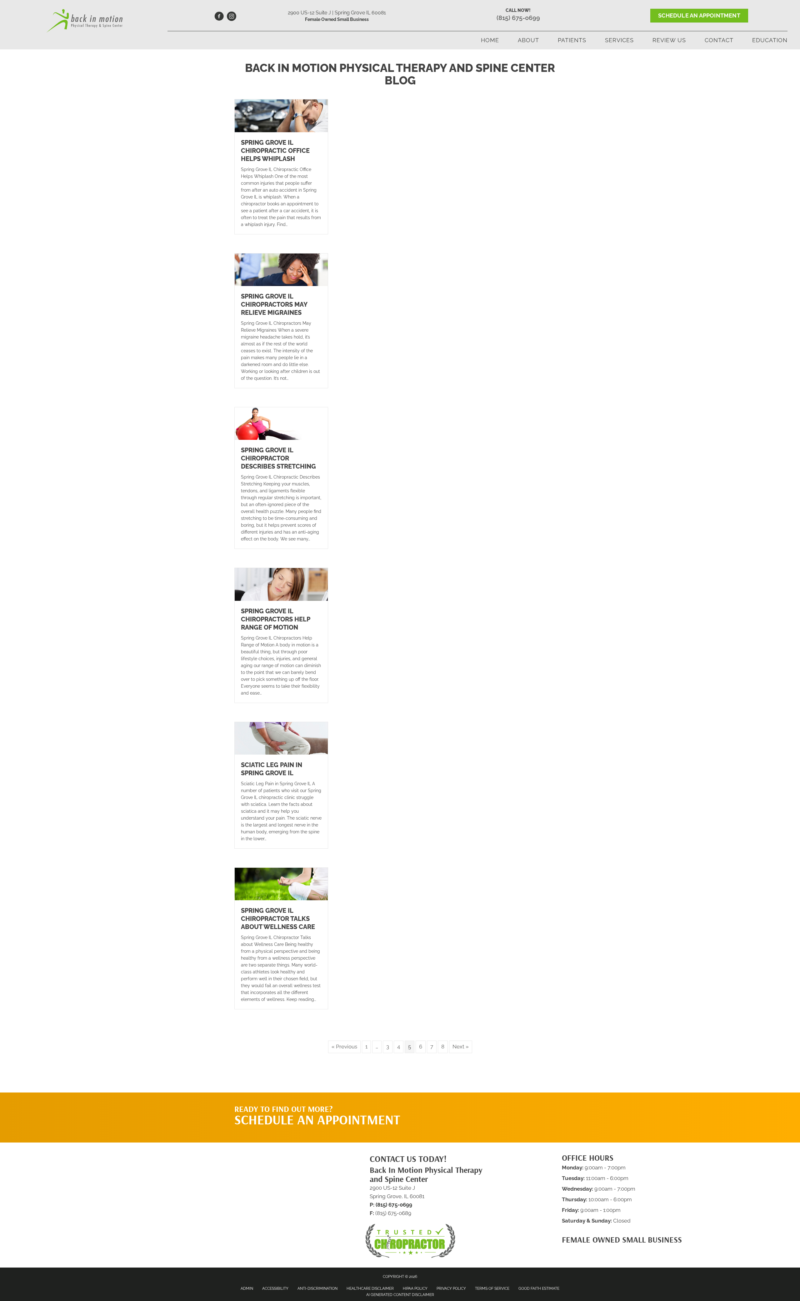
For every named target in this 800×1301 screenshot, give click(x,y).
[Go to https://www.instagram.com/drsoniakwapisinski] (231, 17)
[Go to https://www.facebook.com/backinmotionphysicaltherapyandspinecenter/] (219, 17)
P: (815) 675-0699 (391, 1205)
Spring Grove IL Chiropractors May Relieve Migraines (274, 304)
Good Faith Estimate (538, 1288)
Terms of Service (492, 1288)
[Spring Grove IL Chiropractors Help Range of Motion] (281, 584)
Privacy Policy (451, 1288)
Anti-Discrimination (318, 1288)
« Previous (344, 1046)
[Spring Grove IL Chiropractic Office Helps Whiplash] (281, 115)
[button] (506, 1105)
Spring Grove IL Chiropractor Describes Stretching (278, 458)
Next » (460, 1046)
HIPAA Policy (415, 1288)
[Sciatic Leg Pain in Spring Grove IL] (281, 738)
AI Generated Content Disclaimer (400, 1295)
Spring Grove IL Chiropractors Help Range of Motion (275, 619)
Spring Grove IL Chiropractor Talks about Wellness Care (278, 919)
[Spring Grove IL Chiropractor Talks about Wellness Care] (281, 884)
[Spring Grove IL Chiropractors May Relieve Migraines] (281, 269)
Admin (247, 1288)
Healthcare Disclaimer (370, 1288)
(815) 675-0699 (518, 18)
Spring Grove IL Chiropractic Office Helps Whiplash (275, 151)
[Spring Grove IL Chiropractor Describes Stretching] (281, 423)
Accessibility (275, 1288)
